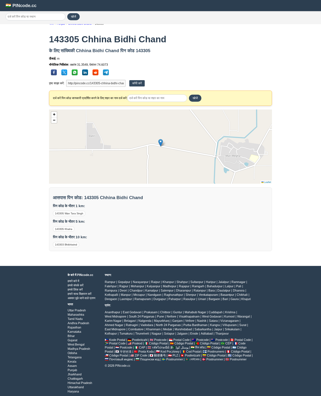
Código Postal (158, 343)
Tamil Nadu (75, 318)
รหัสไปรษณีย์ (160, 347)
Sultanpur (196, 282)
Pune (160, 316)
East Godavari (132, 312)
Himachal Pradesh (80, 382)
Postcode (160, 339)
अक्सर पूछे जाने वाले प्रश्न (81, 298)
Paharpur (174, 299)
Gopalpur (124, 282)
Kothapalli (111, 294)
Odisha (72, 353)
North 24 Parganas (168, 325)
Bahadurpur (215, 286)
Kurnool (229, 316)
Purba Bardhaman (195, 325)
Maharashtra (76, 314)
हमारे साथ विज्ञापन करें (79, 293)
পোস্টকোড (195, 359)
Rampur (110, 282)
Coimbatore (136, 329)
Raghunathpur (173, 294)
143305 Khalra (63, 229)
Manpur (126, 294)
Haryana (73, 391)
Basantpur (227, 294)
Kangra (215, 325)
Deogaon (111, 299)
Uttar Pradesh (77, 310)
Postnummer (174, 359)
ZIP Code (141, 355)
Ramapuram (142, 299)
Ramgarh (198, 286)
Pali (238, 286)
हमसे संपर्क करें (75, 285)
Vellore (189, 320)
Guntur (177, 312)
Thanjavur (222, 333)
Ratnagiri (132, 325)
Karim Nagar (113, 320)
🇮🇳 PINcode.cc (21, 5)
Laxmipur (126, 299)
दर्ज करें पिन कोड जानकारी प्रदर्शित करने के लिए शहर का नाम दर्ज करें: (90, 98)
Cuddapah (216, 312)
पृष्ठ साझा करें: (56, 83)
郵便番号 (160, 355)
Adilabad (207, 333)
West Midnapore (115, 316)
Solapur (169, 333)
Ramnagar (238, 282)
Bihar (71, 336)
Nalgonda (144, 320)
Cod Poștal (193, 351)
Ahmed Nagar (114, 325)
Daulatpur (223, 290)
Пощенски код (150, 359)
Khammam (153, 329)
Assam (72, 365)
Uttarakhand (76, 387)
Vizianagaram (229, 320)
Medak (167, 329)
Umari (202, 299)
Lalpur (229, 286)
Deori (123, 290)
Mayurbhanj (162, 320)
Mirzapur (139, 294)
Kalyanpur (153, 286)
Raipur (155, 282)
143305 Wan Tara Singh (69, 213)
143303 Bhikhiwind (66, 244)
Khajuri (246, 299)
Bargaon (214, 299)
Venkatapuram (208, 294)
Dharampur (183, 290)
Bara (211, 290)
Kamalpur (151, 290)
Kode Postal (117, 339)
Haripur (211, 282)
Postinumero (215, 351)
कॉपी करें (137, 83)
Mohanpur (137, 286)
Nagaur (156, 333)
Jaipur (218, 329)
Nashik (201, 320)
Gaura (235, 299)
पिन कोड (200, 347)
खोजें (73, 16)
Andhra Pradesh (78, 323)
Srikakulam (232, 329)
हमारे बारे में (73, 281)
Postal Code (181, 339)
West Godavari (212, 316)
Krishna (230, 312)
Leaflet (267, 182)
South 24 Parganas (141, 316)
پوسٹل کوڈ (182, 347)
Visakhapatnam (189, 316)
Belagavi (130, 320)
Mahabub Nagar (195, 312)
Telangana (75, 357)
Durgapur (159, 299)
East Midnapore (115, 329)
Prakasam (151, 312)
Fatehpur (111, 286)
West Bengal (76, 344)
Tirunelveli (142, 333)
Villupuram (229, 325)
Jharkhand (75, 374)
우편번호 (126, 351)
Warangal (243, 316)
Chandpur (136, 290)
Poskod (137, 343)
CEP (228, 343)
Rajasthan (74, 327)
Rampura (111, 290)
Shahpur (182, 282)
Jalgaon (182, 333)
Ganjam (177, 320)
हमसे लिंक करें (75, 289)
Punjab (72, 370)
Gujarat (72, 340)
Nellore (171, 316)
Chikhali (242, 294)
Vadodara (146, 325)
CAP (142, 347)
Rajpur (123, 286)
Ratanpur (200, 290)
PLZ (175, 355)
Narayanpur (140, 282)
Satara (213, 320)
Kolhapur (111, 333)
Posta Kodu (146, 351)
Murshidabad (183, 329)
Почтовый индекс (121, 359)
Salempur (167, 290)
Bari (225, 299)
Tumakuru (126, 333)
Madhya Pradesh (79, 348)
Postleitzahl (139, 339)
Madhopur (169, 286)
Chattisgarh (75, 378)
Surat (242, 325)
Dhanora (238, 290)
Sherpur (191, 294)
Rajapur (184, 286)
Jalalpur (223, 282)
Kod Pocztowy (169, 351)
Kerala (72, 361)
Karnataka (74, 331)
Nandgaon (154, 294)
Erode (194, 333)
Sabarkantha (202, 329)
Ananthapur (112, 312)
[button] (160, 143)
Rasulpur (189, 299)
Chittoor (165, 312)
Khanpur (168, 282)
